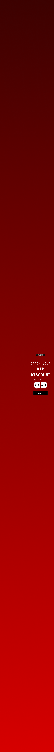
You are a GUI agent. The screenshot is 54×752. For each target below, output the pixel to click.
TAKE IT (40, 393)
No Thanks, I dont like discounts (40, 398)
